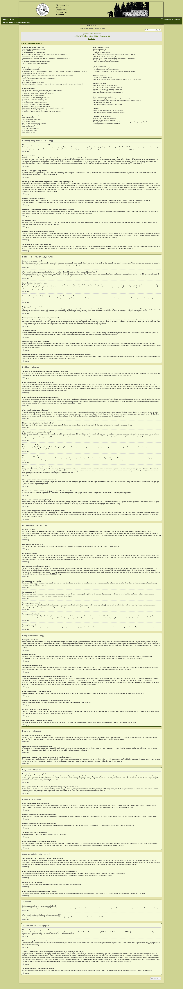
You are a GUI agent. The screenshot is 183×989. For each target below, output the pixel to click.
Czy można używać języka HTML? (32, 119)
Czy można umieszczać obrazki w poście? (34, 123)
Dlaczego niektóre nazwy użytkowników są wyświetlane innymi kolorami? (114, 58)
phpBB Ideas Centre (119, 943)
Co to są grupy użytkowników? (101, 53)
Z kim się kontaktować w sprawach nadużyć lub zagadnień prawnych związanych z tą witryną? (120, 122)
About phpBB (70, 934)
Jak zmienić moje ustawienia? (31, 69)
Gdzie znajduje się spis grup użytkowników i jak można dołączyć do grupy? (114, 54)
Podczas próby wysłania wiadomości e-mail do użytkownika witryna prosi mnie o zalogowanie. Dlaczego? (52, 84)
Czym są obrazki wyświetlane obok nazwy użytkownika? (38, 78)
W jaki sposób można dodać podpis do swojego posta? (38, 94)
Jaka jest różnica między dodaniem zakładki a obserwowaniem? (111, 99)
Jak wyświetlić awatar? (28, 80)
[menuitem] (12, 19)
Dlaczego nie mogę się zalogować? (32, 56)
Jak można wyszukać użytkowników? (103, 91)
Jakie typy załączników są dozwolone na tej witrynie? (108, 110)
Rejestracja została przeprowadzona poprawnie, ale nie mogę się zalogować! (44, 54)
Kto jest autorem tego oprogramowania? (104, 118)
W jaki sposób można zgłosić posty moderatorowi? (36, 106)
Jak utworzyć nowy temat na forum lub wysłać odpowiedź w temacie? (42, 90)
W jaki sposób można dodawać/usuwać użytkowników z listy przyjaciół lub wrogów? (117, 79)
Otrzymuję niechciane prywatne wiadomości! (106, 69)
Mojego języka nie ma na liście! (31, 77)
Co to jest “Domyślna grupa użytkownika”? (105, 60)
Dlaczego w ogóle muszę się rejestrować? (34, 49)
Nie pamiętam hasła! (28, 60)
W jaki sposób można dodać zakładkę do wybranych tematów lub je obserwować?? (117, 100)
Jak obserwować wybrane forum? (102, 102)
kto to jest (45, 955)
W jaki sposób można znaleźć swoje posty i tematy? (108, 92)
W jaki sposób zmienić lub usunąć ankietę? (34, 99)
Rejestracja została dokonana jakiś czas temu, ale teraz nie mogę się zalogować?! (45, 58)
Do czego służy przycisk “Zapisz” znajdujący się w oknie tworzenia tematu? (43, 108)
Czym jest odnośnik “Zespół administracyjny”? (106, 61)
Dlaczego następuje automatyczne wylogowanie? (36, 61)
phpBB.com (142, 311)
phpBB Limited (75, 932)
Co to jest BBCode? (28, 118)
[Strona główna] (91, 9)
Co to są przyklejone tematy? (30, 128)
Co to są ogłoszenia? (28, 127)
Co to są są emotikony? (29, 121)
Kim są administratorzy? (100, 49)
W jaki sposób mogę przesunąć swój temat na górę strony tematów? (41, 111)
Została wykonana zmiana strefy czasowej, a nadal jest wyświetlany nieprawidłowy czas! (47, 75)
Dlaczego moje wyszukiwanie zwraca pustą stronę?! (108, 89)
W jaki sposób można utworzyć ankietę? (33, 95)
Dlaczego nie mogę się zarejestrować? (33, 53)
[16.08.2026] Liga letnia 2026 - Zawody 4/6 (91, 36)
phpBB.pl (122, 311)
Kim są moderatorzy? (99, 51)
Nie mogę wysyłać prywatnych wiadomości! (105, 68)
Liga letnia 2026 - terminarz (91, 34)
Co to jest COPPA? (27, 51)
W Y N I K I (91, 38)
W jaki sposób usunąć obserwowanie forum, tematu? (108, 104)
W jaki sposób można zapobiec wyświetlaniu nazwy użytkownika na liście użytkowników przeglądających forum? (54, 71)
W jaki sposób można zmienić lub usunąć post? (35, 92)
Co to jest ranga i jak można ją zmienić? (33, 82)
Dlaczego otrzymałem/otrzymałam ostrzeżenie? (35, 104)
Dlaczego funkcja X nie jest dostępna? (104, 120)
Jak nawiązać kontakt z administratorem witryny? (107, 123)
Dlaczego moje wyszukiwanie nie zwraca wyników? (108, 87)
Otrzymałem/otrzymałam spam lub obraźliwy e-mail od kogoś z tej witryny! (114, 71)
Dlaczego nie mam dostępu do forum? (33, 101)
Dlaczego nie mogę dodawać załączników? (34, 102)
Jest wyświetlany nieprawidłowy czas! (33, 73)
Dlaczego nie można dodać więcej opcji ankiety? (36, 97)
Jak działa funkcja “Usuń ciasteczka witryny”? (35, 63)
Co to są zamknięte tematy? (30, 130)
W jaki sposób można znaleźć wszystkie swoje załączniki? (109, 112)
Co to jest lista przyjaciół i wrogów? (103, 77)
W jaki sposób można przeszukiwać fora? (105, 85)
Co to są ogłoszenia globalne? (31, 125)
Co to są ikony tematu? (28, 132)
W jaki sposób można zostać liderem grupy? (105, 56)
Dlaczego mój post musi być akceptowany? (34, 110)
